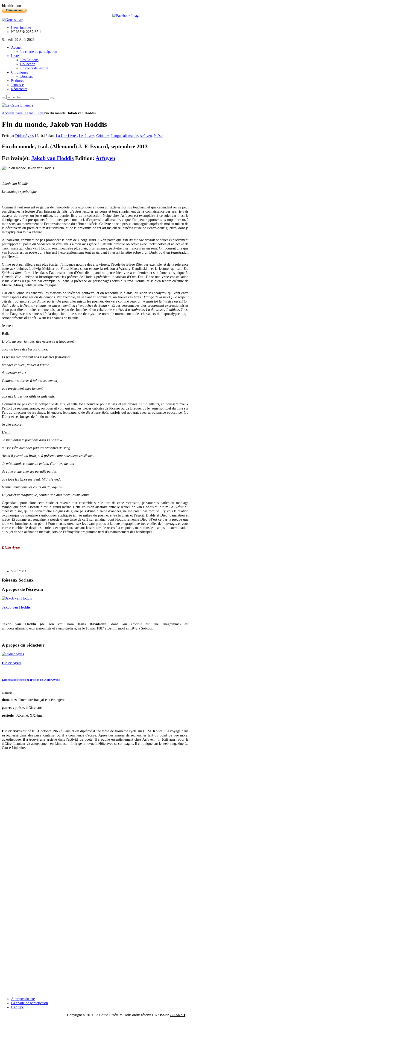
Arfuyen (146, 136)
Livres (17, 113)
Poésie (158, 136)
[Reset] (52, 98)
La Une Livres (33, 113)
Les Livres (86, 136)
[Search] (4, 98)
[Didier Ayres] (13, 654)
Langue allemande (124, 136)
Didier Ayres (24, 136)
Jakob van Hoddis (52, 158)
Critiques (102, 136)
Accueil (7, 113)
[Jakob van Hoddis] (17, 598)
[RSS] (12, 20)
